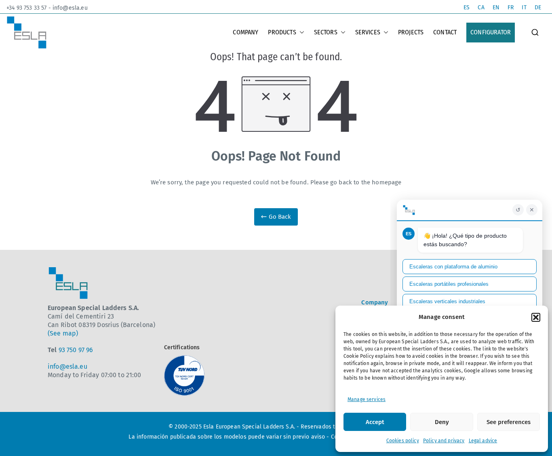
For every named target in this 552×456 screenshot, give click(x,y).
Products (282, 32)
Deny (442, 422)
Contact (445, 32)
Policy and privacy (444, 440)
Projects (410, 32)
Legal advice (483, 440)
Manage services (367, 399)
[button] (536, 317)
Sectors (325, 32)
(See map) (63, 333)
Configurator (490, 32)
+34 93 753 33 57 (26, 7)
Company (245, 32)
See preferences (509, 422)
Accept (375, 422)
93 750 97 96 (76, 350)
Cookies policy (402, 440)
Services (367, 32)
